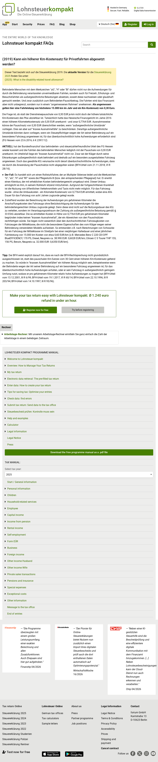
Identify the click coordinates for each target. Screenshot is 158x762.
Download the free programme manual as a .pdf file (79, 452)
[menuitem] (108, 24)
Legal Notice (14, 437)
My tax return (14, 372)
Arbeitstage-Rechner (15, 334)
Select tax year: (13, 469)
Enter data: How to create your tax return (29, 385)
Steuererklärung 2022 (14, 728)
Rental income (15, 528)
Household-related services (21, 501)
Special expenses (16, 587)
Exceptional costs (16, 593)
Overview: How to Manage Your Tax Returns (31, 365)
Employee (12, 508)
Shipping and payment (108, 741)
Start (15, 24)
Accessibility (108, 728)
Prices (41, 24)
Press (10, 444)
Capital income (15, 514)
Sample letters (50, 723)
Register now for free (37, 310)
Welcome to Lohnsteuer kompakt (25, 359)
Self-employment (16, 534)
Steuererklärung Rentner (15, 744)
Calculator (12, 424)
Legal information (17, 431)
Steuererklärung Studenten (17, 733)
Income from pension (18, 521)
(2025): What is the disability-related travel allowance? (34, 79)
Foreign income (15, 554)
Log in (150, 24)
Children (11, 495)
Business (12, 547)
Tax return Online (12, 706)
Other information (17, 600)
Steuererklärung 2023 (14, 723)
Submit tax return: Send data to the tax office (31, 405)
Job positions (79, 723)
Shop (73, 24)
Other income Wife (17, 567)
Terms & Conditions (112, 718)
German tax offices (52, 713)
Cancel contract (110, 748)
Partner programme (82, 718)
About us (76, 706)
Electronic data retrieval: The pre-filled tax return (33, 378)
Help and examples (17, 418)
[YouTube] (153, 753)
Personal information (18, 488)
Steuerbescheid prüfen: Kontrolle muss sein (30, 411)
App (4, 24)
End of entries (14, 613)
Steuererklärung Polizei (15, 739)
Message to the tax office (21, 607)
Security (27, 24)
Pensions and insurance (20, 580)
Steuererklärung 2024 (14, 718)
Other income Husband (19, 561)
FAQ (52, 24)
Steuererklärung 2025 (14, 713)
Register (132, 24)
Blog (62, 24)
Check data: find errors (19, 398)
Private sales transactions (21, 574)
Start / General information (22, 482)
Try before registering (83, 310)
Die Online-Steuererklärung (34, 14)
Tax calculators (50, 718)
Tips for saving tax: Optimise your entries (29, 391)
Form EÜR (12, 541)
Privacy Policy (109, 723)
